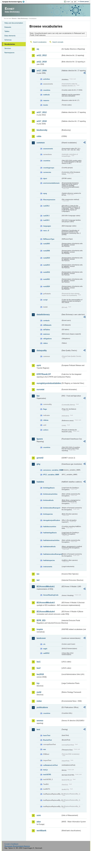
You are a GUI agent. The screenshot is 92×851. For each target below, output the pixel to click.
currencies (47, 172)
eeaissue (46, 334)
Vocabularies (9, 44)
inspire (40, 629)
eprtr (39, 365)
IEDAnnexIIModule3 (46, 603)
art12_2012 (42, 55)
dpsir (45, 178)
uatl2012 (46, 653)
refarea (45, 420)
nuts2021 (46, 279)
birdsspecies (48, 514)
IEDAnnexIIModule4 (46, 612)
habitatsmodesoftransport (52, 554)
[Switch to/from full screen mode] (75, 1)
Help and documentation (13, 23)
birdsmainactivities (50, 494)
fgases (40, 439)
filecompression (49, 200)
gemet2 (40, 458)
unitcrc (45, 430)
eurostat (40, 389)
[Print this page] (72, 1)
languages (47, 226)
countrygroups (48, 168)
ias (38, 574)
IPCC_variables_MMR (51, 475)
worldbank (41, 831)
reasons (46, 100)
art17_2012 (42, 112)
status (45, 343)
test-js (45, 770)
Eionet (14, 18)
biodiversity (42, 130)
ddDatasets (47, 325)
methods (46, 95)
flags (45, 409)
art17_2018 (42, 121)
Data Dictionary (22, 18)
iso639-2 (46, 206)
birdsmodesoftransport (51, 508)
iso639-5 (46, 220)
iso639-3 (46, 216)
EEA (14, 1)
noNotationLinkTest (50, 765)
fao (38, 396)
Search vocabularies (39, 42)
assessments (48, 149)
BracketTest (47, 740)
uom (39, 815)
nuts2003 (46, 244)
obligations (47, 339)
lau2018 (40, 674)
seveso (40, 721)
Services (7, 48)
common (41, 143)
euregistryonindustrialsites (49, 383)
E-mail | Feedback (11, 844)
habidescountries (49, 526)
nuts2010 (46, 258)
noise (39, 701)
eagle (45, 649)
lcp (38, 683)
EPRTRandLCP (44, 374)
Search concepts (57, 42)
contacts (46, 320)
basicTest (46, 735)
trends (45, 105)
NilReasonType (48, 239)
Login (68, 1)
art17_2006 (42, 71)
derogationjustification (51, 520)
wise (39, 822)
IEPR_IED (41, 620)
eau (44, 749)
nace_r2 (46, 230)
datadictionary (43, 314)
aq (38, 49)
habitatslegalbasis (50, 533)
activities (46, 79)
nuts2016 (46, 272)
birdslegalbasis (49, 488)
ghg (38, 464)
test (38, 729)
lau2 (38, 668)
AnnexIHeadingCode (50, 595)
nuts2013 (46, 265)
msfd (39, 692)
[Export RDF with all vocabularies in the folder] (84, 73)
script (45, 300)
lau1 (38, 662)
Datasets (7, 27)
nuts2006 (46, 251)
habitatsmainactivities (51, 540)
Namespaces (9, 52)
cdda (39, 136)
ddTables (46, 330)
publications (42, 707)
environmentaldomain (51, 183)
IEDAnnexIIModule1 (46, 586)
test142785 (47, 774)
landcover (41, 638)
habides (40, 482)
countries (46, 90)
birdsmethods (48, 500)
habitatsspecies (49, 560)
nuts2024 (46, 286)
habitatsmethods (49, 546)
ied (38, 580)
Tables (6, 31)
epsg (45, 193)
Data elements (9, 36)
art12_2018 (42, 62)
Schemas (8, 40)
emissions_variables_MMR (52, 470)
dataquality (42, 350)
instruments (47, 566)
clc (44, 644)
